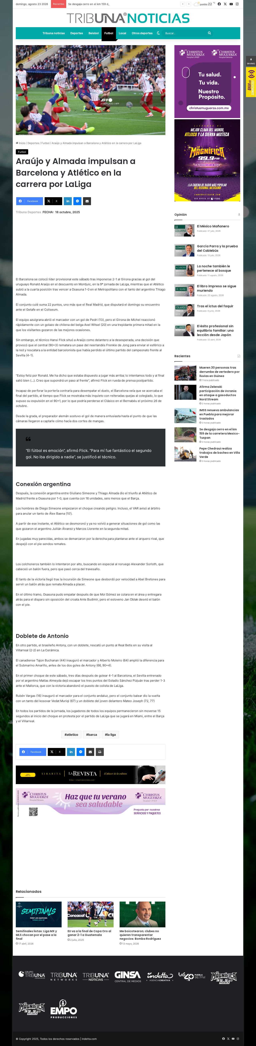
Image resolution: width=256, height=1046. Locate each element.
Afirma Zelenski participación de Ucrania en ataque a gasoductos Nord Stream (217, 393)
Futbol (108, 33)
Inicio (21, 143)
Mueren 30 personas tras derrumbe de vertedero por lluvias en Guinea (219, 372)
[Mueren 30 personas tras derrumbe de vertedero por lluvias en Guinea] (185, 373)
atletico (72, 735)
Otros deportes (142, 33)
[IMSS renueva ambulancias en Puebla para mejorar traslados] (185, 415)
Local (122, 33)
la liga (111, 735)
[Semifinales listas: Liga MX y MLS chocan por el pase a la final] (39, 914)
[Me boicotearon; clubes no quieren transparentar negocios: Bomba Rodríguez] (142, 914)
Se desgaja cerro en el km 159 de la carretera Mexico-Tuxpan (106, 4)
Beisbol (94, 33)
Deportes (76, 33)
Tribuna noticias (54, 33)
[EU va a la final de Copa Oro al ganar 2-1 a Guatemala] (90, 914)
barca (92, 735)
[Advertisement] (90, 243)
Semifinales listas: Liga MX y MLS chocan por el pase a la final (36, 935)
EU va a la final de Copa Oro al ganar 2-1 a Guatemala (89, 933)
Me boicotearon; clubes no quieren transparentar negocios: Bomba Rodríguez (140, 935)
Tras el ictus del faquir (215, 306)
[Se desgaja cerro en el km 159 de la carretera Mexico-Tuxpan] (185, 434)
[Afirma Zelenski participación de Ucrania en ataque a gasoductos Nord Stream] (185, 392)
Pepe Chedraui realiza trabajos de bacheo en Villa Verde (219, 452)
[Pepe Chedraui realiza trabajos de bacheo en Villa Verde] (185, 453)
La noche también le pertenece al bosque (214, 268)
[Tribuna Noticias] (128, 17)
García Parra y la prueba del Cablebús (217, 248)
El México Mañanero (213, 226)
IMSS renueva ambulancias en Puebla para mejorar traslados (219, 414)
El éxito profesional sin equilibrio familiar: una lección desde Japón (215, 330)
